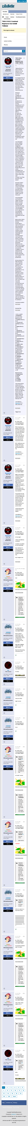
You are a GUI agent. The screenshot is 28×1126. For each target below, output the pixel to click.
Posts (5, 37)
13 (3, 1093)
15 (12, 1093)
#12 (24, 890)
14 (8, 1093)
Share (9, 77)
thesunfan (17, 403)
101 (4, 1096)
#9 (24, 718)
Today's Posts (19, 14)
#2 (24, 417)
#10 (24, 746)
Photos (6, 45)
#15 (24, 1050)
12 (23, 1090)
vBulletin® (13, 1114)
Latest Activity (8, 41)
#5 (24, 568)
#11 (24, 821)
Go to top (16, 1107)
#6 (24, 624)
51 (20, 1093)
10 (15, 1090)
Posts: (4, 74)
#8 (24, 689)
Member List (6, 14)
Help (3, 1102)
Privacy (15, 1102)
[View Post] (22, 759)
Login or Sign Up (22, 1)
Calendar (12, 14)
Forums (5, 11)
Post (9, 80)
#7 (24, 662)
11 (19, 1090)
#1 (24, 58)
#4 (24, 527)
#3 (24, 465)
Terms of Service (7, 1107)
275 (9, 1096)
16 (16, 1093)
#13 (24, 936)
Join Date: (5, 73)
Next (14, 1096)
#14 (24, 993)
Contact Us (9, 1102)
